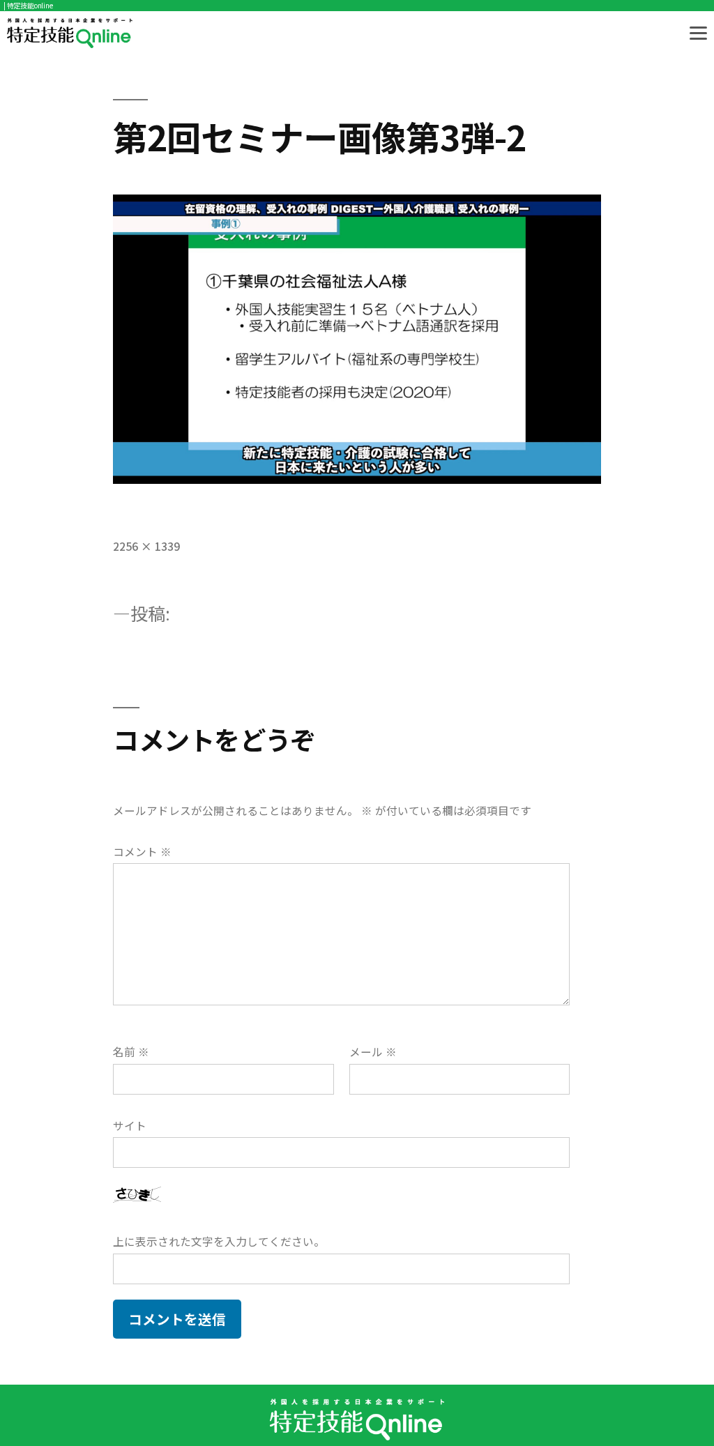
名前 (131, 1052)
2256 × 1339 (146, 546)
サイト (129, 1126)
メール (373, 1052)
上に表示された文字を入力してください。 (219, 1241)
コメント (142, 852)
